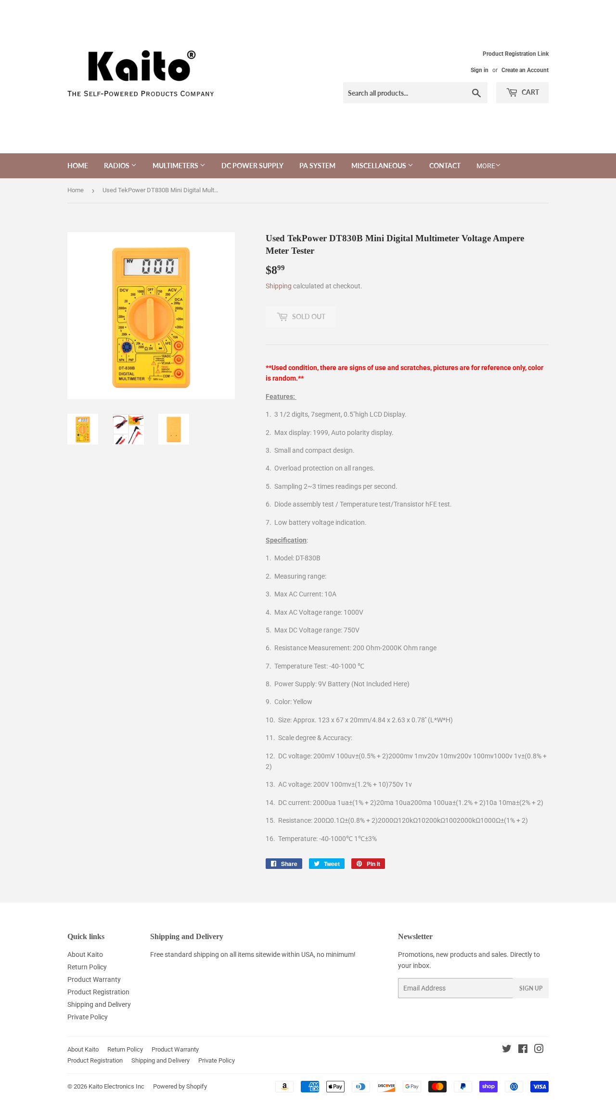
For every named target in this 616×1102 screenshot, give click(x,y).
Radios (117, 165)
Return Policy (87, 967)
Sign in (479, 70)
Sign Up (530, 988)
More (485, 166)
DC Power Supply (252, 165)
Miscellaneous (379, 165)
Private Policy (87, 1017)
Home (77, 165)
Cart (529, 92)
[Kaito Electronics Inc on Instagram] (539, 1050)
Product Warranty (94, 979)
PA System (317, 165)
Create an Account (525, 70)
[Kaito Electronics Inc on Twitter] (507, 1050)
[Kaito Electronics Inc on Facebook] (523, 1050)
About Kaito (85, 954)
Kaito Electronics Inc (116, 1086)
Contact (445, 165)
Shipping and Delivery (99, 1004)
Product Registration (98, 992)
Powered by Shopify (180, 1086)
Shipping (279, 286)
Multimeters (176, 165)
